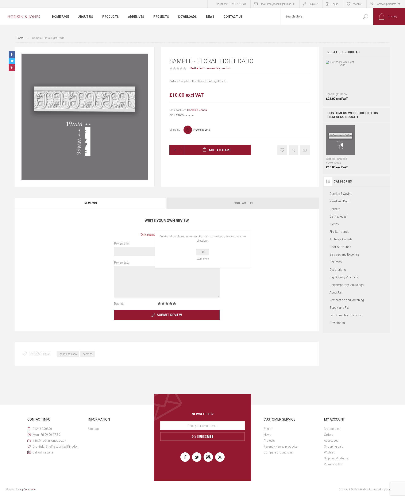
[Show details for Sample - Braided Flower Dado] (340, 147)
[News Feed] (220, 457)
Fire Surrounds (339, 231)
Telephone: (231, 4)
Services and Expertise (344, 254)
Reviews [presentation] (90, 203)
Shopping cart (333, 446)
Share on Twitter (12, 61)
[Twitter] (196, 457)
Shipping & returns (336, 458)
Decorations (337, 269)
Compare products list (388, 4)
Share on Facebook (12, 54)
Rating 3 (167, 303)
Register (313, 4)
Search (268, 428)
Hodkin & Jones (197, 110)
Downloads (337, 323)
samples (87, 354)
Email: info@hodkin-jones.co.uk (277, 4)
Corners (334, 209)
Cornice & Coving (340, 193)
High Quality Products (343, 277)
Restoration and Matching (346, 300)
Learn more (203, 258)
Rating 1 (159, 303)
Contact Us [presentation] (243, 203)
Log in (335, 4)
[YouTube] (208, 457)
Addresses (331, 440)
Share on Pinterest (12, 67)
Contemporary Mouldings (346, 285)
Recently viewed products (280, 446)
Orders (328, 434)
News (267, 434)
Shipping (174, 129)
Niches (334, 224)
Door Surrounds (340, 247)
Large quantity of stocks (345, 315)
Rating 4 (171, 303)
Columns (335, 262)
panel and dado (68, 354)
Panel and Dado (339, 201)
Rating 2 (163, 303)
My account (332, 428)
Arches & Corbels (340, 239)
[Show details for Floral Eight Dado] (340, 80)
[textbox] (319, 16)
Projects (269, 440)
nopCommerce (27, 489)
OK (202, 252)
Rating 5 (174, 303)
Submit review (169, 315)
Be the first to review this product (210, 68)
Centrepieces (338, 216)
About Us (335, 292)
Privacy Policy (333, 464)
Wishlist (329, 452)
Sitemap (93, 428)
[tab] (91, 203)
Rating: (119, 304)
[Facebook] (185, 457)
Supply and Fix (339, 307)
